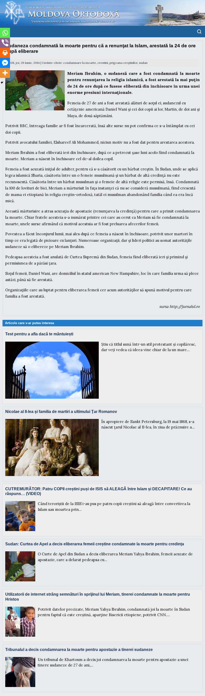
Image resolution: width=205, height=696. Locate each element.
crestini (103, 63)
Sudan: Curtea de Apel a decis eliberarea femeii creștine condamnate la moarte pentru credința (94, 544)
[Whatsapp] (5, 33)
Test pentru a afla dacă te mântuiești (39, 334)
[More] (5, 73)
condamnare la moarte (79, 63)
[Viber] (5, 43)
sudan (143, 63)
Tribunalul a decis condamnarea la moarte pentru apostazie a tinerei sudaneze (79, 649)
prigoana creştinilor (124, 63)
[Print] (5, 53)
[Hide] (2, 83)
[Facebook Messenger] (5, 63)
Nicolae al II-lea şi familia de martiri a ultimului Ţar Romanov (61, 411)
